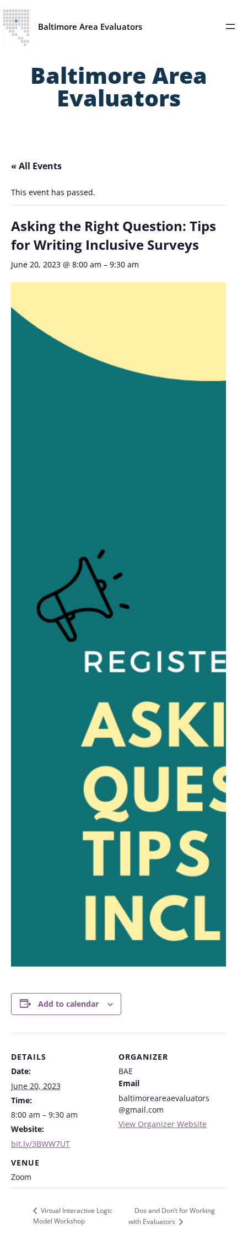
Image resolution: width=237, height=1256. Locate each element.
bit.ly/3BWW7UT (40, 1144)
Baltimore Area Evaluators (90, 26)
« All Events (36, 166)
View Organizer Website (162, 1124)
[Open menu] (230, 26)
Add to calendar (68, 1004)
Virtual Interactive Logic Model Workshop (72, 1216)
